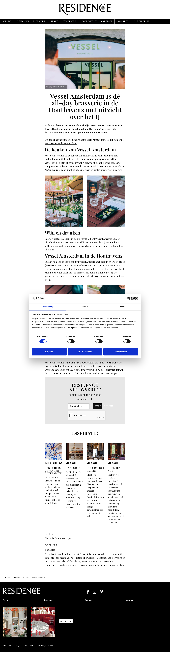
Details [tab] (85, 307)
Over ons (88, 600)
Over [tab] (122, 307)
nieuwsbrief (141, 21)
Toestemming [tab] (48, 307)
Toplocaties (89, 21)
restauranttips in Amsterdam (61, 143)
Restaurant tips (63, 538)
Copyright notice (45, 645)
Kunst (54, 21)
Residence (85, 9)
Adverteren (48, 600)
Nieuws (7, 21)
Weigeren (49, 352)
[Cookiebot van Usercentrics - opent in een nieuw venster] (127, 298)
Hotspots (49, 538)
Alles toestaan (121, 352)
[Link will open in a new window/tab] (88, 592)
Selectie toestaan (85, 352)
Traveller (69, 21)
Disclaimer (28, 645)
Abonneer (122, 21)
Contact (6, 600)
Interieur (39, 21)
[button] (97, 406)
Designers (23, 21)
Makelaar (107, 21)
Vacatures (130, 600)
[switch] (71, 341)
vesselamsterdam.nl (112, 369)
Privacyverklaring (11, 645)
